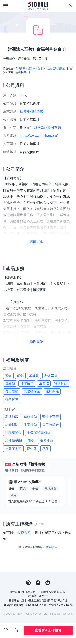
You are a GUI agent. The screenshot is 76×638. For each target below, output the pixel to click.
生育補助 (30, 424)
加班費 (34, 375)
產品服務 (24, 58)
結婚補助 (11, 424)
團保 (31, 440)
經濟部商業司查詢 (47, 127)
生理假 (44, 383)
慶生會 (32, 448)
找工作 (31, 68)
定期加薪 (11, 417)
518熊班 (20, 68)
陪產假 (10, 383)
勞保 (8, 375)
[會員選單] (70, 5)
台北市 (41, 68)
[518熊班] (38, 6)
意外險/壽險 (13, 440)
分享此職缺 (16, 630)
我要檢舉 (52, 547)
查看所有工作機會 (48, 630)
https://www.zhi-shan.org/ (39, 135)
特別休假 (60, 383)
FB (38, 582)
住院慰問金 (13, 432)
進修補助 (30, 417)
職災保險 (52, 391)
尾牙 (45, 448)
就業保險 (11, 399)
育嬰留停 (27, 383)
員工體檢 (11, 391)
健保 (20, 375)
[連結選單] (5, 5)
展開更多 (36, 242)
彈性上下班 (50, 417)
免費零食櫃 (13, 448)
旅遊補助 (46, 440)
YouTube (47, 582)
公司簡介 (9, 58)
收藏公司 (24, 532)
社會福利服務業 (56, 68)
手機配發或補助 (38, 432)
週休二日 (51, 375)
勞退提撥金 (32, 391)
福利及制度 (40, 58)
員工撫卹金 (50, 424)
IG (28, 582)
